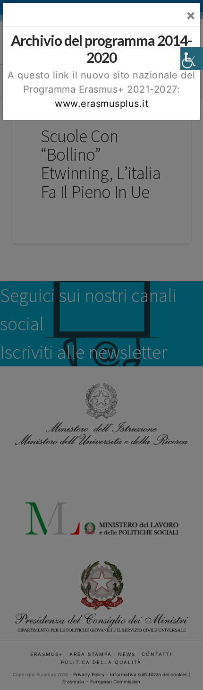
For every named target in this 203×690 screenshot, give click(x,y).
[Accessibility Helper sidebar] (191, 58)
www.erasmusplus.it (101, 103)
